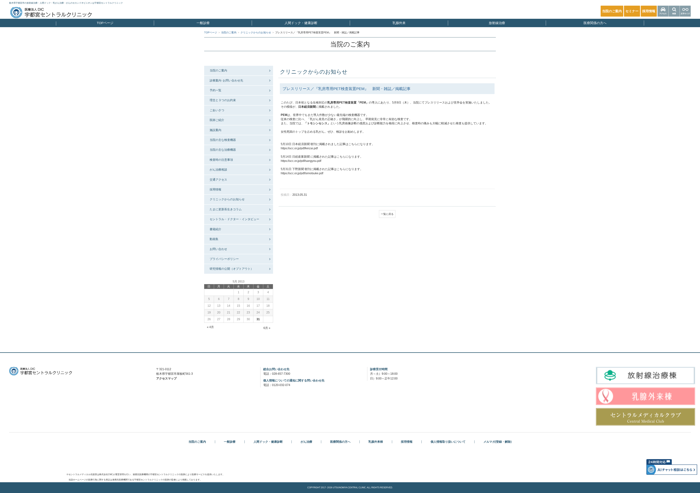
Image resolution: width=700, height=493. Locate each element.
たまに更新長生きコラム (226, 209)
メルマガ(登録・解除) (497, 441)
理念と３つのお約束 (223, 100)
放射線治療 (497, 23)
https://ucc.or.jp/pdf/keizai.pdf (299, 148)
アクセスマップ (166, 378)
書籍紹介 (215, 229)
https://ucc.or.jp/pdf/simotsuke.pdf (302, 173)
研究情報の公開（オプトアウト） (231, 268)
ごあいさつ (217, 110)
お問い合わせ (218, 249)
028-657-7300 (281, 373)
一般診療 (203, 23)
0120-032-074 (281, 385)
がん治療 (306, 441)
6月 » (266, 328)
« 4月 (210, 327)
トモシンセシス (317, 123)
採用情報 (215, 189)
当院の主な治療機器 (223, 149)
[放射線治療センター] (645, 375)
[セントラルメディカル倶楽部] (645, 417)
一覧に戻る (387, 214)
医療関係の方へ (595, 23)
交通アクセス (218, 179)
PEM (284, 114)
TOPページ (105, 23)
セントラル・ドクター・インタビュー (234, 219)
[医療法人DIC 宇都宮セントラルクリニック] (40, 371)
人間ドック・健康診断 (301, 23)
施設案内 (215, 130)
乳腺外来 (399, 23)
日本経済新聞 (307, 106)
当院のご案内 (218, 70)
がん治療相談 (218, 169)
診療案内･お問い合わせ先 (226, 80)
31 (258, 319)
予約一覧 (215, 90)
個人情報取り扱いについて (448, 441)
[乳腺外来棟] (645, 396)
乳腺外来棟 (375, 441)
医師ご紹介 (217, 120)
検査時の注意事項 (221, 159)
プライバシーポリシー (224, 258)
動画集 (214, 239)
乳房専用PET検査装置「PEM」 (348, 102)
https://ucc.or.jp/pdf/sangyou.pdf (301, 160)
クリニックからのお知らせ (227, 199)
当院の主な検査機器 (223, 139)
